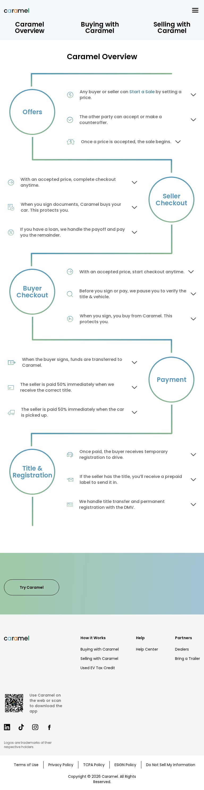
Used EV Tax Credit (97, 668)
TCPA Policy (94, 764)
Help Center (147, 649)
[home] (16, 10)
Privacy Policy (60, 764)
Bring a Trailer (187, 658)
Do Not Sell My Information (170, 764)
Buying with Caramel (99, 649)
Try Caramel (32, 587)
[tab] (30, 27)
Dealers (182, 649)
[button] (195, 10)
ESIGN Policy (125, 764)
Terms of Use (26, 764)
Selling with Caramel (99, 658)
